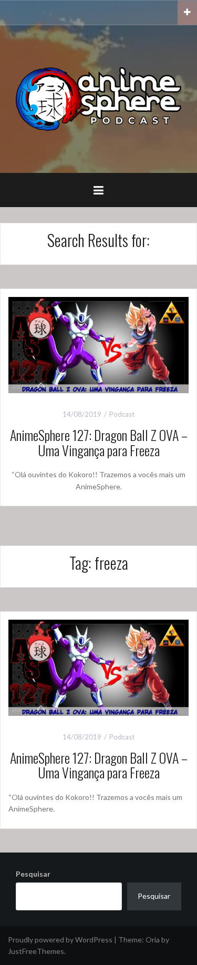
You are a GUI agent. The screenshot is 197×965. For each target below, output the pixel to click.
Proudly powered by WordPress (60, 939)
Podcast (121, 414)
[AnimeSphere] (98, 98)
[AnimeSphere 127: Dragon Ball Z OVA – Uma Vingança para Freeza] (98, 344)
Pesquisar (33, 873)
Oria (153, 939)
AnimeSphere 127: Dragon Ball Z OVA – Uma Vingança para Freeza (99, 442)
